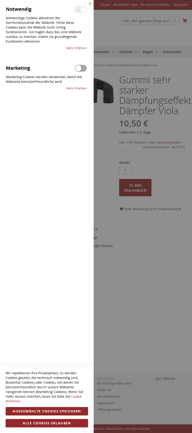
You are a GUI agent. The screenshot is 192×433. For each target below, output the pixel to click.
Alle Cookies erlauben (47, 423)
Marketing (81, 68)
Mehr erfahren (76, 48)
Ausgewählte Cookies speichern (47, 411)
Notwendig (81, 9)
